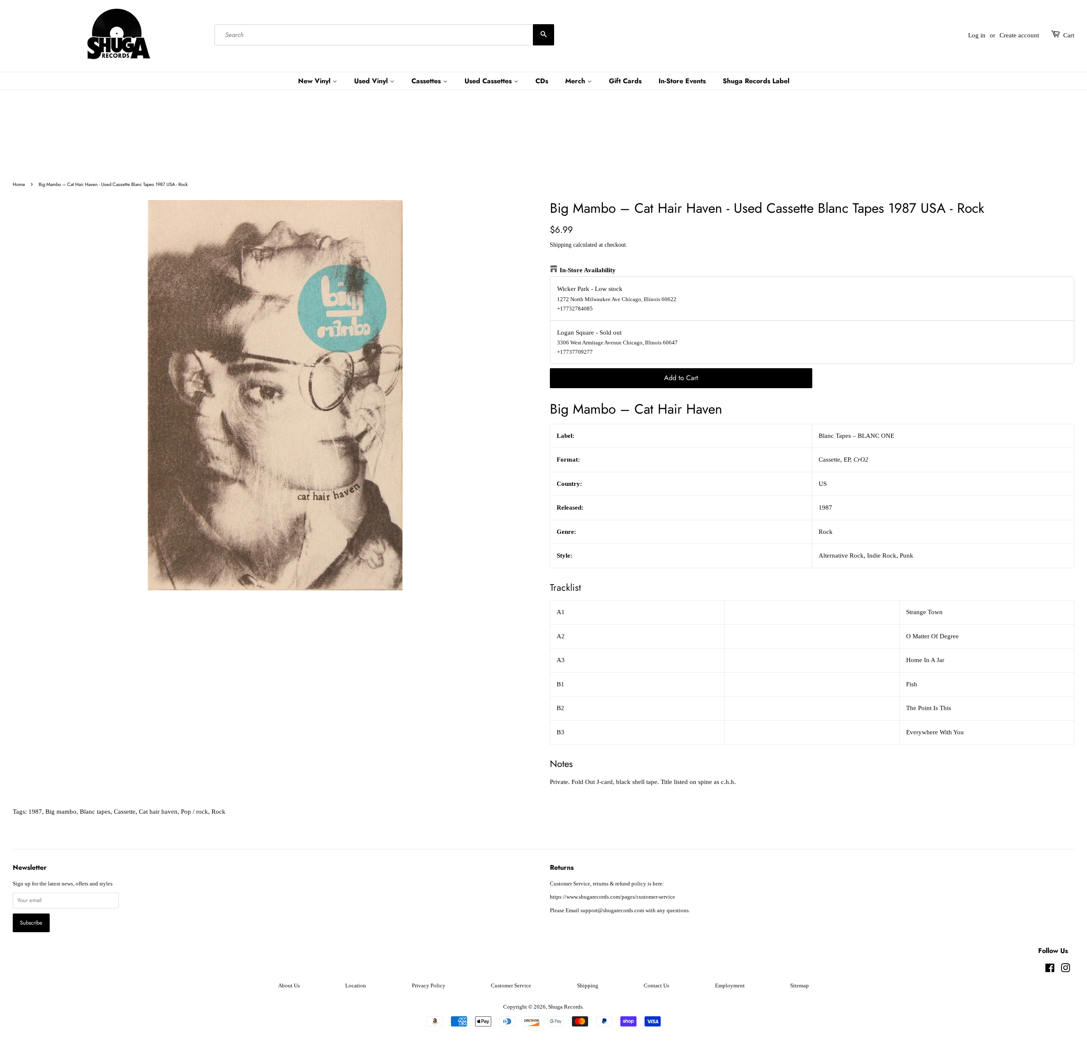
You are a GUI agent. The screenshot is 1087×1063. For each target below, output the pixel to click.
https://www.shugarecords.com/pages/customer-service (612, 897)
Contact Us (656, 986)
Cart (1068, 35)
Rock (218, 811)
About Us (289, 986)
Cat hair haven (158, 811)
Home (19, 184)
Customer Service (511, 986)
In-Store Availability (588, 270)
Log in (977, 35)
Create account (1019, 35)
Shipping (561, 245)
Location (355, 986)
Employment (730, 986)
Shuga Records (565, 1007)
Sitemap (799, 986)
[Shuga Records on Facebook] (1050, 970)
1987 (35, 811)
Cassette (124, 811)
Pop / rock (194, 811)
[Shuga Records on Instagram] (1065, 970)
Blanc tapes (95, 811)
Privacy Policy (428, 986)
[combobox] (384, 35)
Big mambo (60, 811)
